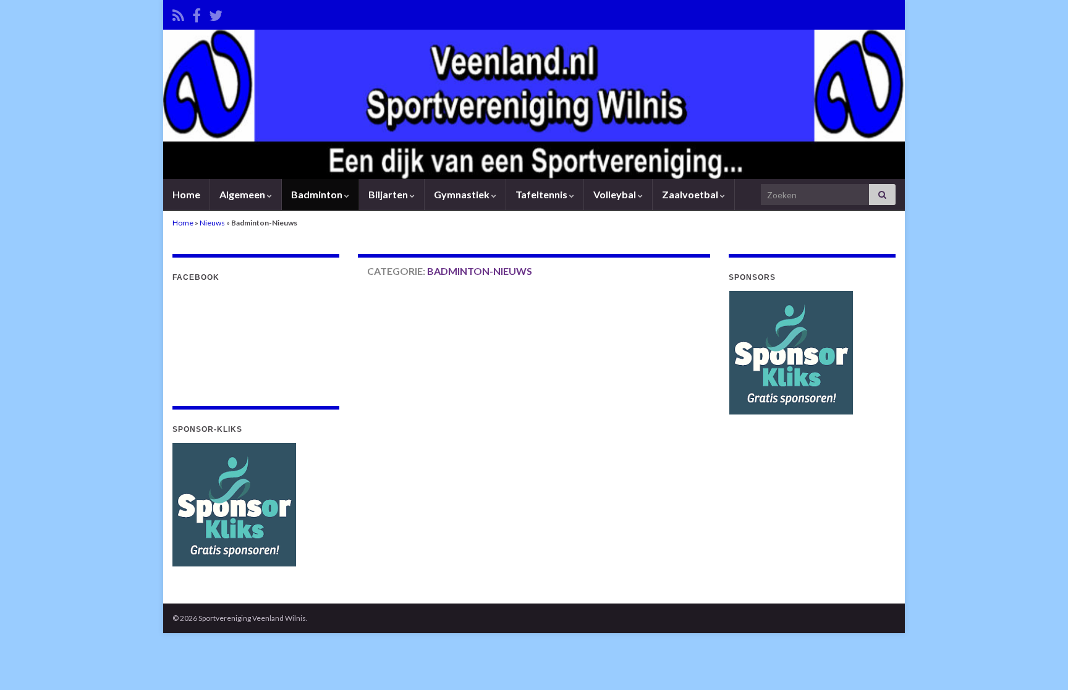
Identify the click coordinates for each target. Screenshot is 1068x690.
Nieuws (212, 222)
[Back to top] (1040, 662)
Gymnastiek (462, 194)
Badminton (317, 194)
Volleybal (615, 194)
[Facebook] (196, 13)
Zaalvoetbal (691, 194)
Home (186, 194)
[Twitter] (215, 13)
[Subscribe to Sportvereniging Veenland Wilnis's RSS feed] (178, 13)
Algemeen (243, 194)
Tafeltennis (542, 194)
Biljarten (389, 194)
